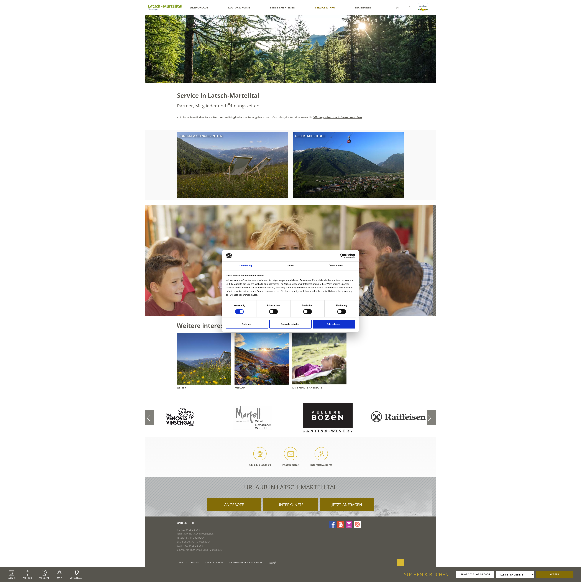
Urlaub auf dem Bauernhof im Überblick (200, 549)
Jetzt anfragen (347, 504)
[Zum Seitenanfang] (400, 562)
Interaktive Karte (321, 465)
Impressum (194, 562)
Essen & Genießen (282, 7)
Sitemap (180, 562)
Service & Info (325, 7)
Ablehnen (247, 324)
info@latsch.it (290, 465)
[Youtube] (340, 524)
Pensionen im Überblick (190, 537)
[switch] (273, 311)
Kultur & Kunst (239, 7)
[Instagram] (349, 524)
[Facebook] (332, 524)
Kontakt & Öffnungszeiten (200, 136)
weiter (554, 574)
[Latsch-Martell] (165, 7)
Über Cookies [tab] (336, 265)
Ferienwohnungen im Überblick (195, 533)
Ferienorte (363, 7)
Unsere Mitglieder (310, 136)
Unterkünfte (290, 504)
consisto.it (272, 562)
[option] (290, 49)
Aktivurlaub (199, 7)
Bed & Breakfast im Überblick (193, 541)
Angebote (234, 504)
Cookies (219, 562)
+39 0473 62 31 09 (260, 465)
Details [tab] (290, 265)
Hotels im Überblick (188, 529)
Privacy (208, 562)
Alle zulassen (334, 324)
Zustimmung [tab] (245, 265)
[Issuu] (357, 524)
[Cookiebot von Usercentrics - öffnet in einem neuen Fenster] (342, 255)
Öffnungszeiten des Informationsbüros (337, 117)
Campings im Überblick (190, 545)
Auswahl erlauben (290, 324)
